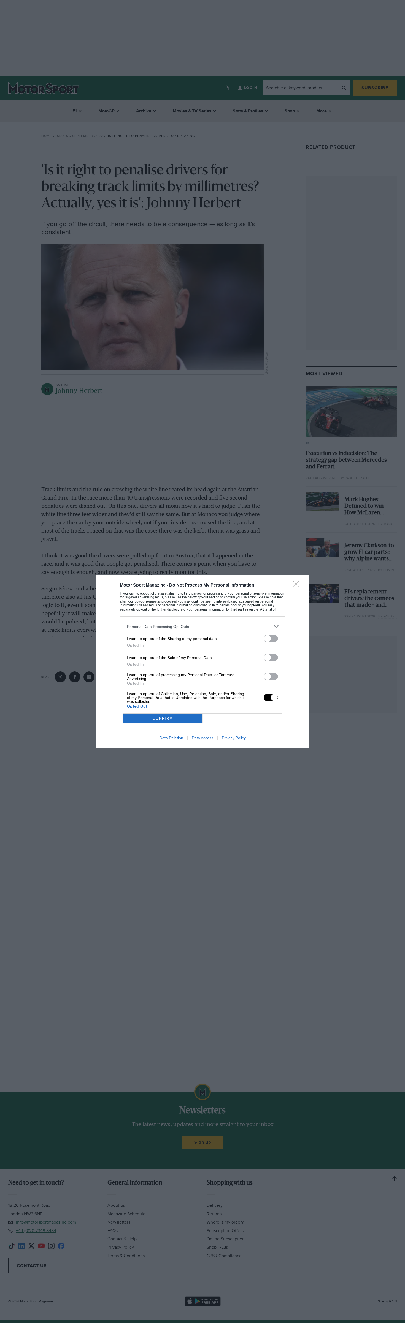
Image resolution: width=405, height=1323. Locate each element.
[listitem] (202, 626)
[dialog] (202, 661)
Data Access (202, 738)
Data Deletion (171, 738)
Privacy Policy (234, 738)
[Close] (298, 585)
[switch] (271, 638)
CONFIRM (163, 718)
